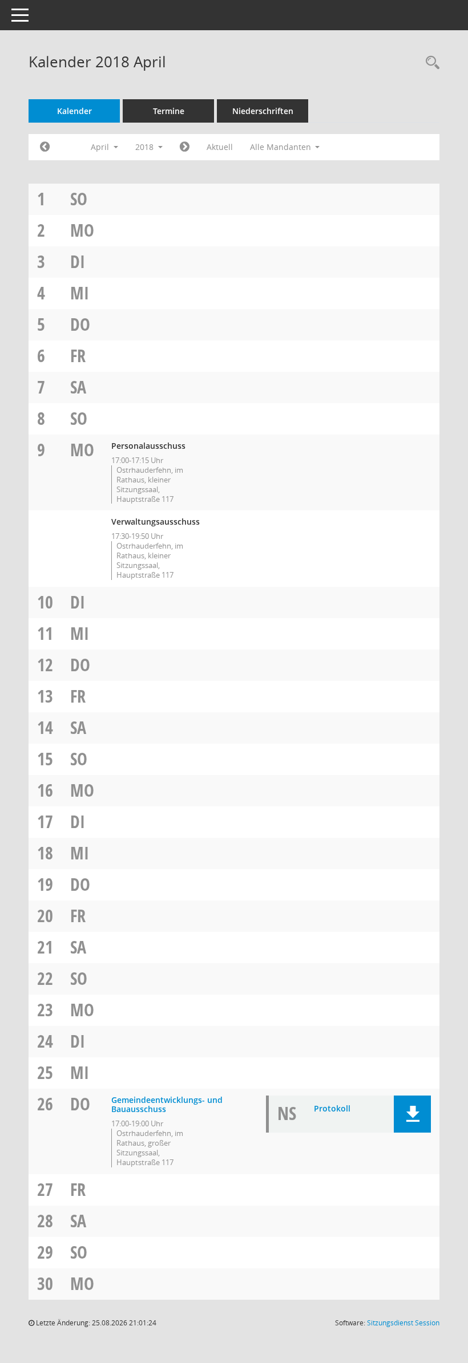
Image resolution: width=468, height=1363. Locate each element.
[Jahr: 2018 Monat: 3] (44, 147)
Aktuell (220, 146)
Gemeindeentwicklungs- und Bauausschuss (167, 1104)
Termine (168, 111)
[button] (412, 1114)
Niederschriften (262, 111)
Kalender (74, 111)
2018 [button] (145, 146)
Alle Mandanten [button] (281, 146)
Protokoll (332, 1108)
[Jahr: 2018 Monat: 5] (184, 147)
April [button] (101, 146)
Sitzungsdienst (403, 1323)
